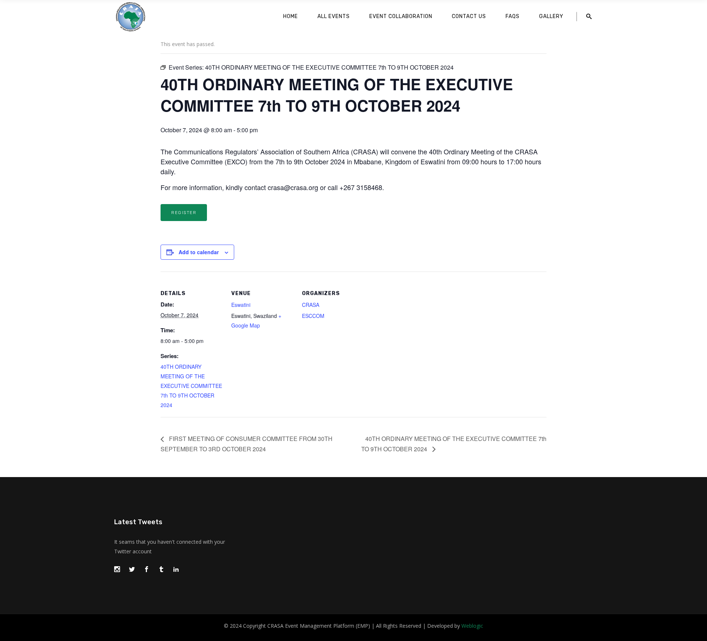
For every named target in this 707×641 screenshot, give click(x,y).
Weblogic (472, 625)
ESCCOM (313, 315)
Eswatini (240, 304)
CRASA (310, 304)
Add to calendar (199, 252)
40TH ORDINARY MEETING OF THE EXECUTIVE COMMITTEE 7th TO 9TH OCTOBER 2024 (191, 386)
